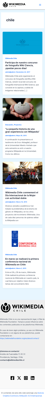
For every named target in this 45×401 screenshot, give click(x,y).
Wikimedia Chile (11, 58)
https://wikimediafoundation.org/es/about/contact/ (19, 338)
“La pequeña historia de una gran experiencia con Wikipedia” (22, 130)
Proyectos (17, 125)
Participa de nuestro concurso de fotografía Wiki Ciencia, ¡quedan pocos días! (21, 65)
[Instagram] (26, 378)
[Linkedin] (32, 378)
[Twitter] (19, 378)
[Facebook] (12, 378)
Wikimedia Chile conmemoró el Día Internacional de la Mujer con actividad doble (21, 195)
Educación (9, 125)
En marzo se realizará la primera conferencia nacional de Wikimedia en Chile (22, 261)
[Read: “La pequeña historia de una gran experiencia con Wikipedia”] (22, 109)
